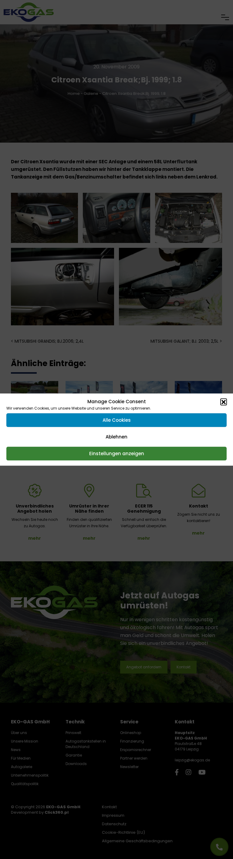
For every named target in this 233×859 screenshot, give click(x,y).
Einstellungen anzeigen (116, 453)
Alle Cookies (117, 420)
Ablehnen (116, 437)
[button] (224, 402)
